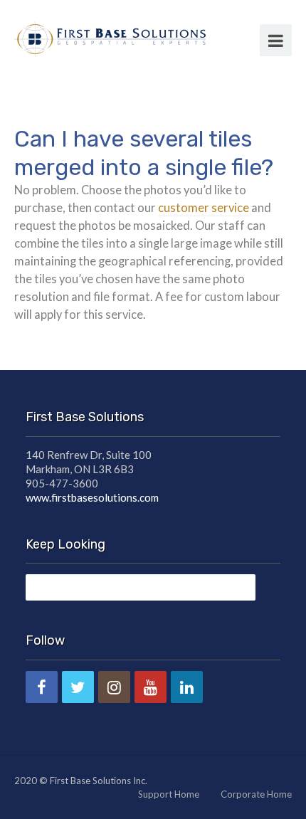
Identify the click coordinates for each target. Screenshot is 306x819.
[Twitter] (78, 687)
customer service (203, 208)
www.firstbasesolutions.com (92, 497)
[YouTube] (150, 687)
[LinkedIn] (187, 687)
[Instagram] (114, 687)
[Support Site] (110, 37)
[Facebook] (42, 687)
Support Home (168, 794)
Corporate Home (256, 794)
